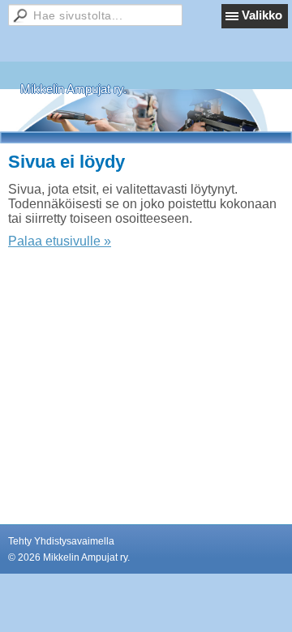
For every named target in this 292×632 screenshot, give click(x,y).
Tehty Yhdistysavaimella (61, 541)
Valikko (262, 15)
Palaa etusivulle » (59, 241)
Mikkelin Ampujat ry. (73, 89)
